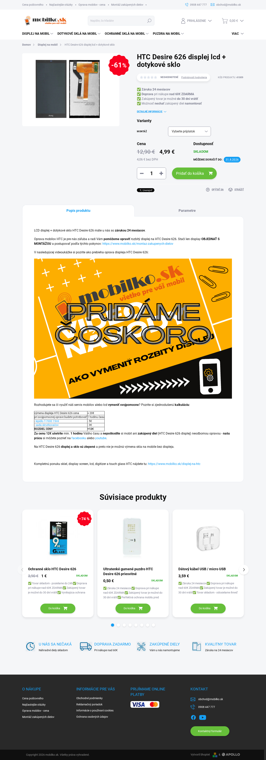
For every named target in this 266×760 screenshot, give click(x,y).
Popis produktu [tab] (78, 210)
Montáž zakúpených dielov (127, 4)
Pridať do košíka (190, 173)
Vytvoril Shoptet (200, 754)
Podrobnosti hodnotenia (194, 77)
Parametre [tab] (187, 210)
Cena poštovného (32, 4)
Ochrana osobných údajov (92, 716)
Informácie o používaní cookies (95, 710)
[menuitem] (38, 34)
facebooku (78, 438)
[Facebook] (193, 717)
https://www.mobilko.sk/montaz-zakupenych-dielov (137, 244)
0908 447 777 (206, 707)
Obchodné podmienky (89, 698)
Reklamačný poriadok (89, 704)
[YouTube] (202, 717)
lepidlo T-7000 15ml (47, 421)
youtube (100, 438)
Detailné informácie (149, 111)
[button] (112, 625)
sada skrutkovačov (47, 425)
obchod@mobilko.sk (210, 699)
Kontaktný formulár (210, 731)
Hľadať (149, 20)
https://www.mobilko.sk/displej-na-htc (174, 464)
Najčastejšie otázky (61, 4)
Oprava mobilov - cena (91, 4)
